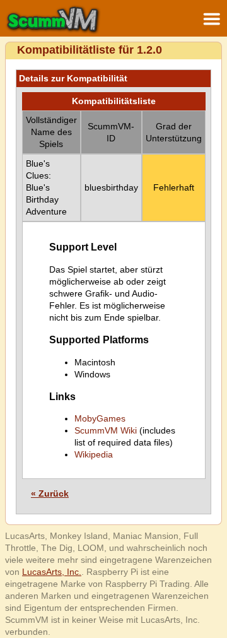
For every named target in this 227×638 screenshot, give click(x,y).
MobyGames (99, 418)
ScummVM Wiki (105, 430)
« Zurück (50, 493)
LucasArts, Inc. (51, 572)
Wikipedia (93, 454)
